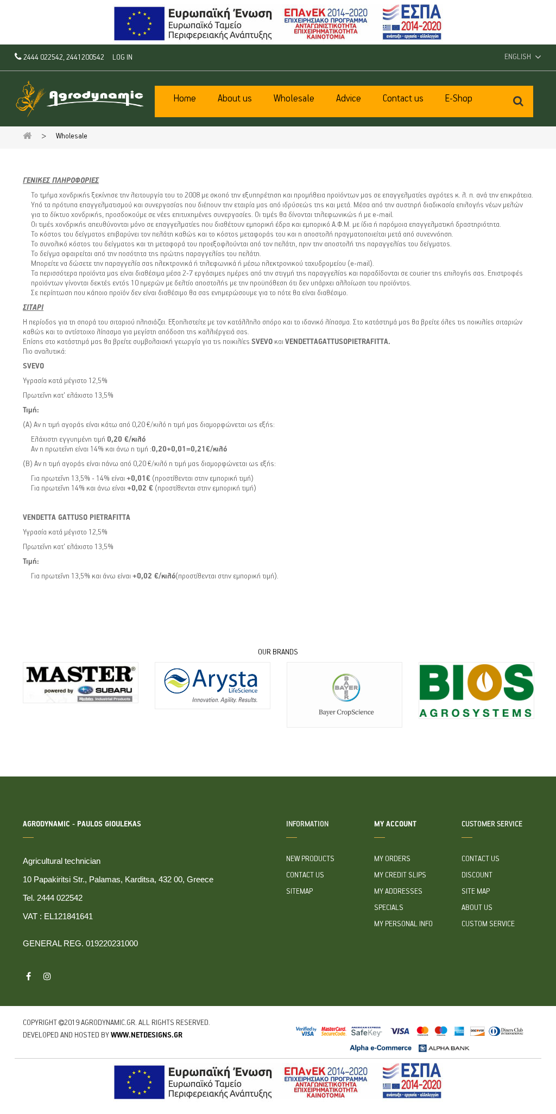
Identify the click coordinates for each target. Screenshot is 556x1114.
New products (310, 859)
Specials (388, 907)
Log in (122, 57)
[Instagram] (47, 976)
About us (477, 907)
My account (395, 824)
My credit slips (400, 875)
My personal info (403, 924)
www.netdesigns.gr (146, 1035)
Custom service (488, 924)
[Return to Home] (27, 136)
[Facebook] (28, 976)
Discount (477, 875)
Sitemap (299, 891)
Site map (476, 891)
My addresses (398, 891)
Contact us (305, 875)
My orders (392, 859)
